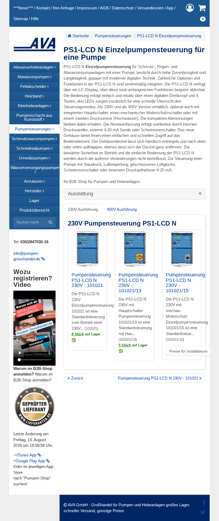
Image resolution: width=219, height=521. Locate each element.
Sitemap (20, 18)
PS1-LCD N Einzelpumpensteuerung (169, 35)
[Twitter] (203, 512)
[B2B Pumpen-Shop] (34, 44)
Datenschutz (123, 8)
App (169, 8)
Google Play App (31, 461)
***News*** (23, 8)
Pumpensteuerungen (113, 35)
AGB (104, 8)
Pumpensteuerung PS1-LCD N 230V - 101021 (91, 280)
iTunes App (27, 455)
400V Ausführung (122, 209)
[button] (190, 8)
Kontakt (43, 8)
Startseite (80, 35)
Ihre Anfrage (63, 8)
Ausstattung (81, 193)
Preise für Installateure (188, 351)
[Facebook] (204, 503)
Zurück (76, 378)
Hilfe (35, 18)
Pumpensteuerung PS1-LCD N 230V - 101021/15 (185, 282)
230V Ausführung (83, 209)
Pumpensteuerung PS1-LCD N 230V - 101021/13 (138, 282)
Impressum (87, 8)
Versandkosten (150, 8)
